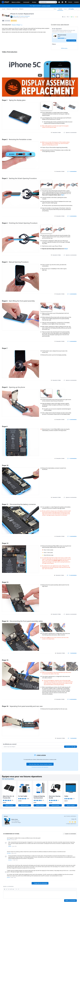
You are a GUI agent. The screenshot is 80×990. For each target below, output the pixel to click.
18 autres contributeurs (25, 16)
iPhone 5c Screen (62, 35)
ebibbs (9, 846)
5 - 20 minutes (7, 20)
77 (68, 16)
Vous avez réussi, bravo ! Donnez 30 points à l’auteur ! (40, 764)
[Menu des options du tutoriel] (76, 8)
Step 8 (66, 248)
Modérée (14, 20)
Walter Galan (16, 16)
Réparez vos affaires (16, 2)
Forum (65, 9)
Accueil (3, 9)
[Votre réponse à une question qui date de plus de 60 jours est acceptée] (70, 822)
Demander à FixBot (56, 132)
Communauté (26, 2)
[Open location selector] (62, 2)
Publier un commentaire (70, 900)
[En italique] (7, 889)
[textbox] (40, 894)
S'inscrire (70, 2)
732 (73, 16)
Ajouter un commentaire (70, 137)
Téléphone (8, 9)
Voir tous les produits (8, 779)
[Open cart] (65, 2)
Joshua (8, 877)
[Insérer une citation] (13, 889)
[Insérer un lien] (11, 889)
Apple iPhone (15, 9)
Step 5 (62, 195)
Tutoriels (60, 9)
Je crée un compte (46, 6)
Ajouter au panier (71, 40)
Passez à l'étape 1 (16, 25)
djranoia (8, 839)
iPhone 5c (21, 9)
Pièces (55, 9)
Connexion (76, 2)
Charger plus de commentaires (40, 883)
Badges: (74, 819)
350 (77, 16)
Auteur (6, 816)
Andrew (10, 860)
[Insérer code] (9, 889)
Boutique (34, 2)
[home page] (5, 2)
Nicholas (9, 853)
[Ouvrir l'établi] (59, 2)
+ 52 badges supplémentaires (71, 823)
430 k (64, 16)
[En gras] (5, 889)
